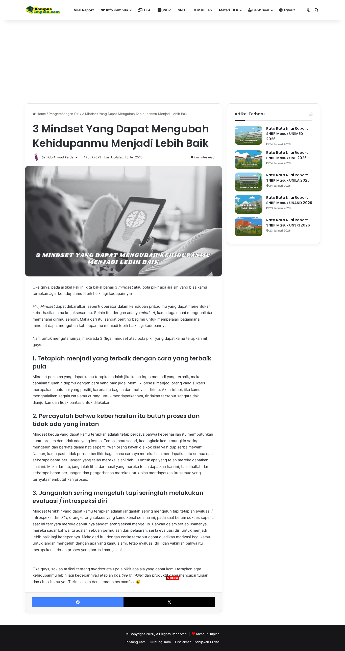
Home (41, 114)
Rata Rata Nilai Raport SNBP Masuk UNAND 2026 (289, 200)
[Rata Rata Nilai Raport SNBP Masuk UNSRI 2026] (248, 226)
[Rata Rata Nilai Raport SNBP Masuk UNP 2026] (248, 159)
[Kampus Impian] (43, 10)
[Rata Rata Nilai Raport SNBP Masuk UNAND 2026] (248, 204)
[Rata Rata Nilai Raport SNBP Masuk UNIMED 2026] (248, 135)
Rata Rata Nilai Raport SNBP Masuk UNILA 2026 (288, 178)
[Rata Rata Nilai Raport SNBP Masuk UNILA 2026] (248, 182)
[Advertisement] (172, 615)
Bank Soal (260, 10)
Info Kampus (116, 10)
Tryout (289, 10)
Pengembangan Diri (64, 114)
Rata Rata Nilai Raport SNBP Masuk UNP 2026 (287, 155)
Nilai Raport (84, 10)
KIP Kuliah (203, 10)
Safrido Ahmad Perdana (59, 157)
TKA (146, 10)
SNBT (182, 10)
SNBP (166, 10)
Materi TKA (228, 10)
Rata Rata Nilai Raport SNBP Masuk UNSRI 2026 (288, 222)
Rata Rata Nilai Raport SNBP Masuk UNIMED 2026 (287, 133)
